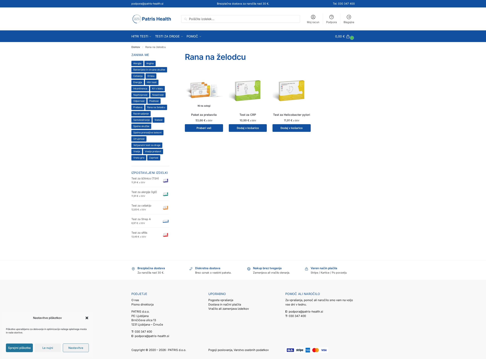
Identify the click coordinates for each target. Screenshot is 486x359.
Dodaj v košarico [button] (248, 128)
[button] (87, 318)
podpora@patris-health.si (147, 3)
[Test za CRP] (248, 90)
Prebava (137, 107)
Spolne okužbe (141, 126)
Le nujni (47, 348)
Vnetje (136, 151)
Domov (135, 47)
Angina (150, 63)
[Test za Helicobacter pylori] (292, 90)
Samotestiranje (141, 119)
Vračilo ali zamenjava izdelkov (228, 308)
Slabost (158, 119)
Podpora (331, 22)
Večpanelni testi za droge (146, 145)
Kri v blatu (157, 88)
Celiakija (138, 76)
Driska (150, 76)
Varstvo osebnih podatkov (251, 350)
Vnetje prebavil (153, 151)
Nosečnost (158, 94)
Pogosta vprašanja (220, 300)
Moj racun (313, 22)
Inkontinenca (140, 88)
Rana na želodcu (156, 107)
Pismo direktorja (142, 304)
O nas (135, 300)
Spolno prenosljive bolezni (147, 132)
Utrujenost (139, 138)
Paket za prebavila (204, 115)
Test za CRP (247, 115)
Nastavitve (75, 348)
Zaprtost (153, 157)
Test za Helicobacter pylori (291, 115)
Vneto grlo (138, 157)
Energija (137, 82)
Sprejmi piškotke (19, 348)
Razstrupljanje (141, 113)
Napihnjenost (140, 94)
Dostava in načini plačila (224, 304)
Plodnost (154, 101)
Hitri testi (152, 82)
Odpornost (139, 101)
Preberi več (204, 128)
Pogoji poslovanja (220, 350)
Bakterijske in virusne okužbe (149, 69)
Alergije (137, 63)
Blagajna (349, 22)
